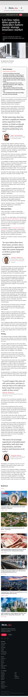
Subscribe (4, 634)
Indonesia (2, 675)
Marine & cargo (4, 665)
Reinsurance (3, 658)
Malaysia (2, 676)
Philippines (16, 676)
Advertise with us (4, 686)
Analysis (2, 648)
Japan (16, 675)
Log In (21, 14)
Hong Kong (3, 673)
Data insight (3, 647)
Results (2, 650)
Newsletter (3, 687)
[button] (6, 8)
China (16, 672)
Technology (3, 668)
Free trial (10, 634)
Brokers (2, 659)
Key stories (3, 644)
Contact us (3, 685)
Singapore (3, 678)
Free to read (3, 654)
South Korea (17, 678)
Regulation (3, 666)
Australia (2, 672)
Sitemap (8, 694)
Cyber (2, 664)
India (15, 673)
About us (2, 683)
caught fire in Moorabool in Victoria (14, 218)
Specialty (2, 662)
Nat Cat (2, 661)
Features (2, 646)
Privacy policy (3, 694)
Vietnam (2, 679)
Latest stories (3, 643)
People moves (3, 651)
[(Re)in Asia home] (6, 624)
